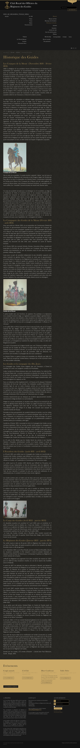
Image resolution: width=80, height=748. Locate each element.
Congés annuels (8, 671)
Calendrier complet (10, 686)
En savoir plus (8, 678)
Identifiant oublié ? (57, 710)
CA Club (25, 671)
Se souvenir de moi (59, 706)
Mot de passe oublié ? (58, 712)
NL (73, 48)
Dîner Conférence (47, 671)
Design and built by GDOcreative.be (69, 742)
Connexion (58, 708)
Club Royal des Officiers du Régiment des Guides (23, 5)
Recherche (72, 9)
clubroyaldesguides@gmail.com (35, 709)
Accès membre (72, 0)
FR (71, 48)
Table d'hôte (64, 671)
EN (75, 48)
